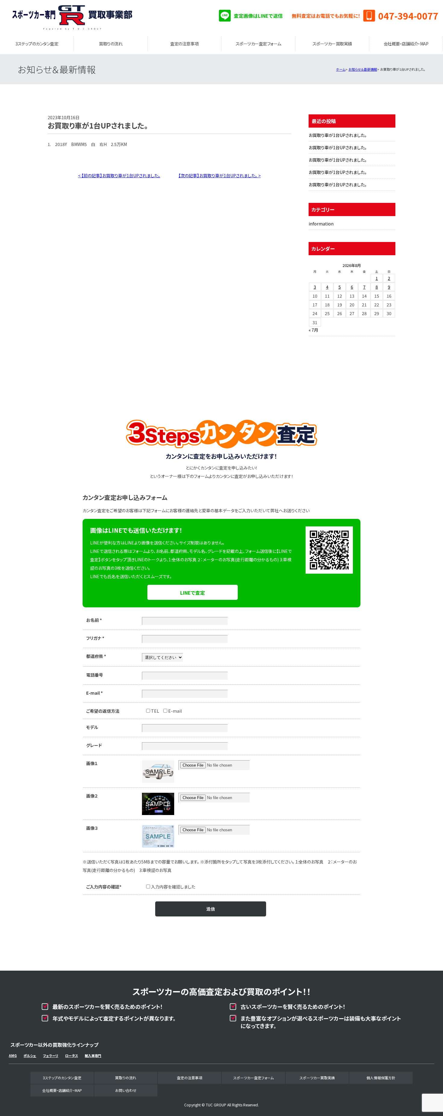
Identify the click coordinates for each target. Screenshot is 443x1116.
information (321, 224)
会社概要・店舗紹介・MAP (406, 44)
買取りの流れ (110, 44)
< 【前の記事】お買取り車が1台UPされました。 (119, 175)
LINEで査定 (192, 592)
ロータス (71, 1055)
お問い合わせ (126, 1090)
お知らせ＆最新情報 (362, 69)
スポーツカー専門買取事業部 (72, 18)
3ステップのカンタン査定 (36, 44)
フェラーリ (50, 1055)
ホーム (340, 69)
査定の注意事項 (184, 44)
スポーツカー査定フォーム (258, 44)
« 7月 (313, 330)
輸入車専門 (93, 1055)
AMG (13, 1055)
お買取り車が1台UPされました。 (338, 135)
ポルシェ (30, 1055)
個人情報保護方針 (380, 1077)
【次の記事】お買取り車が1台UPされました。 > (219, 175)
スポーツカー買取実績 (332, 44)
